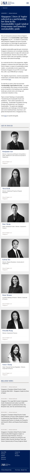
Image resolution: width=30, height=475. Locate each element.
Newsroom (5, 7)
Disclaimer (17, 455)
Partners (3, 455)
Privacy (16, 453)
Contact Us (17, 452)
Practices (3, 453)
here (10, 79)
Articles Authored (13, 13)
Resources (3, 459)
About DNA (3, 452)
